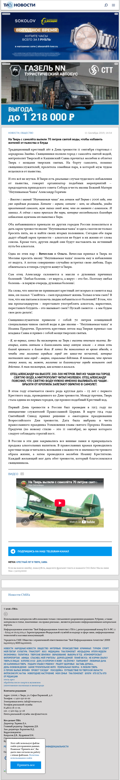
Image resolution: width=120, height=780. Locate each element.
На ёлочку (69, 661)
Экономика (10, 654)
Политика (23, 654)
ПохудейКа (56, 670)
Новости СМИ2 (19, 595)
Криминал (85, 648)
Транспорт (34, 651)
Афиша (25, 657)
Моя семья (61, 673)
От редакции (11, 676)
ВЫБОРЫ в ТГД (75, 654)
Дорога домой (65, 657)
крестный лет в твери (28, 562)
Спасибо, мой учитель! (42, 657)
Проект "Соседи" (40, 670)
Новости (13, 132)
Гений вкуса (80, 657)
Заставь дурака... (85, 664)
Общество (26, 132)
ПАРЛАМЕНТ (82, 661)
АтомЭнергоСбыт (93, 654)
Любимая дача (98, 661)
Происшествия (70, 648)
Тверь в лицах (11, 661)
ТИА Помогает (76, 673)
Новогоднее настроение (41, 673)
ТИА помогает (68, 651)
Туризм (97, 648)
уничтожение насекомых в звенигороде (24, 685)
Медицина (54, 651)
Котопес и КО (28, 661)
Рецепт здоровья (65, 664)
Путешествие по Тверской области (83, 670)
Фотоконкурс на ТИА (15, 673)
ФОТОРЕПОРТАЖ (12, 657)
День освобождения (15, 667)
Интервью (55, 648)
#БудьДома (83, 651)
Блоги (88, 673)
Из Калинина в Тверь (15, 664)
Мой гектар (10, 651)
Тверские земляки (40, 654)
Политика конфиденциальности (50, 746)
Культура (22, 651)
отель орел (9, 679)
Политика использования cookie (24, 757)
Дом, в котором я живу (49, 661)
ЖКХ (44, 651)
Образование (59, 654)
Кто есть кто (99, 673)
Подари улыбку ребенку (41, 664)
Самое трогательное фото (42, 667)
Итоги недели (98, 651)
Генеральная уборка (68, 667)
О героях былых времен (17, 670)
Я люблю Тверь (89, 667)
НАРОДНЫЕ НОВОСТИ (25, 648)
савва (44, 562)
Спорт (105, 648)
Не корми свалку (98, 657)
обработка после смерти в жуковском (22, 682)
